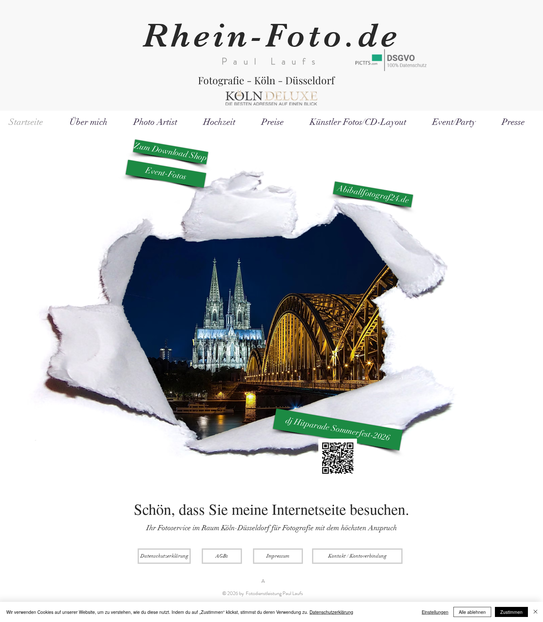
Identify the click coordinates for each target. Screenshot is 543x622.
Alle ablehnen (472, 612)
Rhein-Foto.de (271, 35)
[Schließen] (535, 612)
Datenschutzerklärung (331, 612)
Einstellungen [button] (435, 612)
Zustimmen (511, 612)
